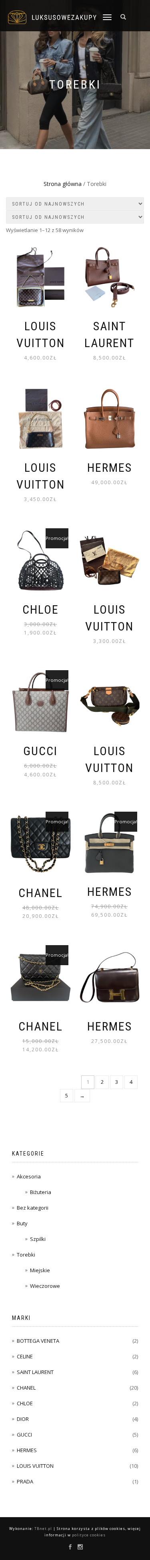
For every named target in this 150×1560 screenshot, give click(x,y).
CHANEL (26, 1387)
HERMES (27, 1450)
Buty (22, 1223)
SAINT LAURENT (35, 1372)
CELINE (25, 1356)
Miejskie (40, 1270)
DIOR (23, 1419)
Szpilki (38, 1239)
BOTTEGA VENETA (38, 1340)
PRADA (25, 1481)
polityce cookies (89, 1535)
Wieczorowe (45, 1285)
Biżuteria (40, 1192)
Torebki (26, 1254)
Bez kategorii (32, 1207)
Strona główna (63, 184)
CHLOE (25, 1403)
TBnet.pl (43, 1528)
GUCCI (24, 1434)
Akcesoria (29, 1176)
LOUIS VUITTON (35, 1465)
